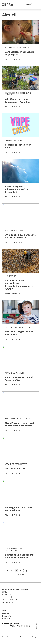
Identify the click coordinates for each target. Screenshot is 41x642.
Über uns (6, 618)
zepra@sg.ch (7, 602)
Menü (29, 4)
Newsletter (7, 616)
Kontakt (5, 637)
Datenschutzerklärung (28, 637)
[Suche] (38, 5)
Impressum (14, 637)
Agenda (5, 613)
